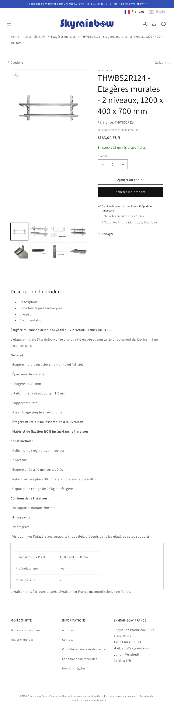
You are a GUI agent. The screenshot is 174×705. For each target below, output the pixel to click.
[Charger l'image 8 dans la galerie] (78, 251)
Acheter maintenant (131, 192)
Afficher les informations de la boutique (129, 222)
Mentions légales (74, 668)
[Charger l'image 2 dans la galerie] (39, 231)
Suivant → (163, 62)
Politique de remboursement (120, 696)
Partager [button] (108, 234)
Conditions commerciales (79, 659)
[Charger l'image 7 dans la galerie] (58, 251)
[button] (9, 23)
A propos (68, 630)
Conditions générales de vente (89, 700)
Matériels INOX (35, 37)
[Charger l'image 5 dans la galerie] (19, 251)
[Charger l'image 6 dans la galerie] (39, 251)
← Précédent (13, 62)
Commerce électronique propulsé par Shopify (75, 696)
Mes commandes (22, 640)
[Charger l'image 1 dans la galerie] (19, 231)
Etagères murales (63, 37)
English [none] (162, 11)
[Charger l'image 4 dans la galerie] (78, 231)
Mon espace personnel (26, 630)
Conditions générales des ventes (84, 649)
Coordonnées (147, 696)
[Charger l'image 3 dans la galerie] (58, 231)
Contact (67, 640)
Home (15, 37)
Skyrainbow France (38, 696)
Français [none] (138, 11)
